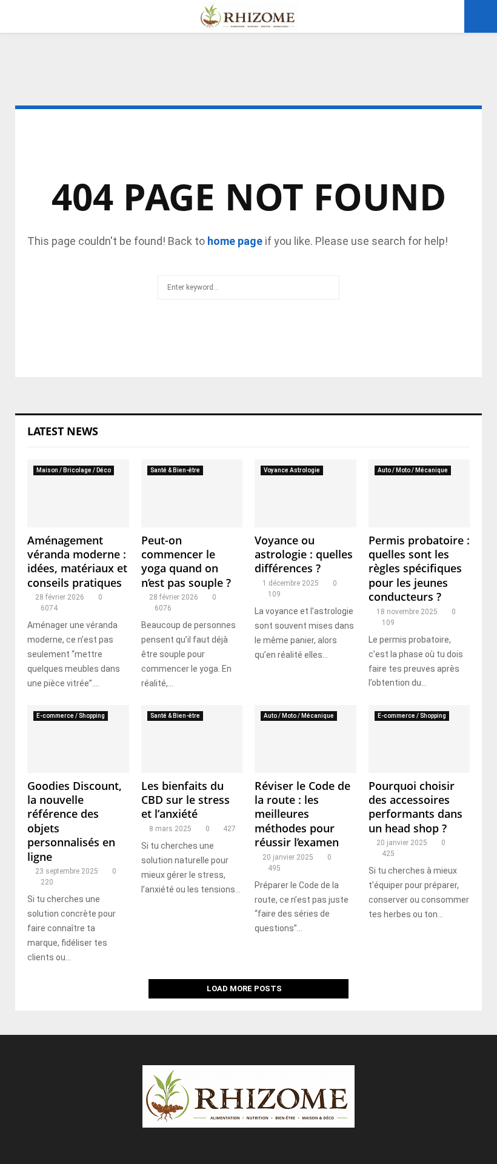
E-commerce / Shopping (70, 715)
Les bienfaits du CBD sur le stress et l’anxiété (185, 799)
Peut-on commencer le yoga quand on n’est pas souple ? (186, 561)
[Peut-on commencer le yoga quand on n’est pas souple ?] (192, 493)
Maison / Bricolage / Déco (73, 470)
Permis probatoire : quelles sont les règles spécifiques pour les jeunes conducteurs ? (419, 568)
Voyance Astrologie (292, 470)
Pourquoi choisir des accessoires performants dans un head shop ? (415, 806)
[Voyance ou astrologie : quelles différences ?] (305, 493)
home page (234, 241)
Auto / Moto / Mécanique (413, 470)
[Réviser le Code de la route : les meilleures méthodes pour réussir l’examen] (305, 739)
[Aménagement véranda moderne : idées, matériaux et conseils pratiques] (78, 493)
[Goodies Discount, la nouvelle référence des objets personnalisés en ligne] (78, 739)
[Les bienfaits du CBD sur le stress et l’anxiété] (192, 739)
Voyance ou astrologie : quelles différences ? (304, 554)
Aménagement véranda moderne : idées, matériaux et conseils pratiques (77, 561)
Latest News (62, 431)
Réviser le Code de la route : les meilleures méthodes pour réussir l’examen (302, 814)
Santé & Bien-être (175, 470)
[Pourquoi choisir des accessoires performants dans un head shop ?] (419, 739)
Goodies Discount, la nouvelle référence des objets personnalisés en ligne (74, 821)
